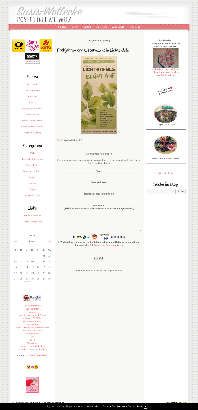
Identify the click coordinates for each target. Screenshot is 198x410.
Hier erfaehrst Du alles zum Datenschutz (118, 406)
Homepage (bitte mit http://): (99, 194)
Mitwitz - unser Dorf (32, 221)
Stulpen (32, 189)
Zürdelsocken (32, 114)
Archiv (75, 27)
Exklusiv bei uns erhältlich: (166, 69)
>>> (49, 241)
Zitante (32, 312)
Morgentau (32, 343)
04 (21, 261)
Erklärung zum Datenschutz (104, 245)
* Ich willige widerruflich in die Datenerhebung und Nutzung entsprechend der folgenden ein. (100, 243)
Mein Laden (32, 84)
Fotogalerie (134, 27)
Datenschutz (118, 27)
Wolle (32, 153)
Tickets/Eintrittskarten (32, 159)
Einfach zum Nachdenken (32, 346)
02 (49, 256)
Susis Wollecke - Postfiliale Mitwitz (32, 327)
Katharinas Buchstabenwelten (32, 349)
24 (15, 278)
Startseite (63, 27)
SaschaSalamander (32, 330)
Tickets (32, 102)
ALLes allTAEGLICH (32, 318)
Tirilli (32, 336)
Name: (99, 171)
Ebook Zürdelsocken (32, 120)
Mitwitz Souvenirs (32, 132)
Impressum (101, 27)
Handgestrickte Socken (32, 126)
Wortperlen (32, 324)
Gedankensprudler (32, 321)
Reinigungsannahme (32, 108)
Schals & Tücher (32, 195)
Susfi (32, 340)
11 (21, 267)
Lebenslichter (32, 309)
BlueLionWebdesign (38, 355)
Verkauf (32, 177)
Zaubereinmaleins (32, 333)
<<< (15, 241)
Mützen (32, 183)
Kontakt (87, 27)
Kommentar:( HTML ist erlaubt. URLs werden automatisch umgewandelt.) (99, 207)
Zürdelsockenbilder (32, 171)
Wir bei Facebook (32, 215)
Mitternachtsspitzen (32, 305)
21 (38, 273)
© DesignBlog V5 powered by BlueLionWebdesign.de (38, 402)
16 (49, 267)
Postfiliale (32, 96)
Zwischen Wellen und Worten (32, 315)
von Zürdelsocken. (165, 75)
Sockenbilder (32, 165)
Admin (60, 140)
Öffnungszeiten (32, 90)
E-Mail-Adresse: (99, 182)
